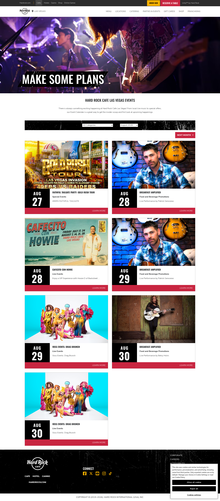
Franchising (194, 11)
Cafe (27, 476)
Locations (120, 11)
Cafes (39, 3)
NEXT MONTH (186, 136)
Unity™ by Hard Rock (190, 3)
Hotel (36, 476)
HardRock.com (37, 482)
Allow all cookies (194, 482)
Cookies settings (194, 495)
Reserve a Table (170, 3)
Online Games (69, 3)
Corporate (176, 455)
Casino (53, 3)
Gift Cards (169, 11)
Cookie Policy (180, 477)
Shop (60, 3)
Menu (109, 11)
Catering (134, 11)
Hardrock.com (25, 3)
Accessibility (177, 463)
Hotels (46, 3)
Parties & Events (151, 11)
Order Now (153, 3)
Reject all (194, 489)
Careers (174, 459)
